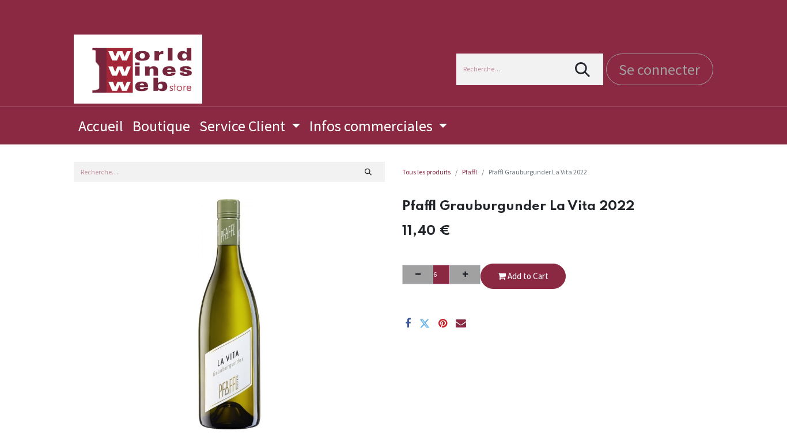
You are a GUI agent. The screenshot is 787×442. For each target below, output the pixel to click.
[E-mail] (461, 323)
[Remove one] (417, 274)
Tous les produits (426, 171)
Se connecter (659, 69)
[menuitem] (101, 126)
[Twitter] (424, 323)
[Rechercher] (582, 69)
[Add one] (464, 274)
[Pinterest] (442, 323)
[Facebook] (408, 323)
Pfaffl (469, 171)
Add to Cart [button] (527, 275)
